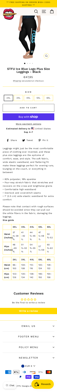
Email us (28, 326)
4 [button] (33, 64)
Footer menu (28, 336)
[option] (28, 3)
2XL (8, 98)
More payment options (28, 124)
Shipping (17, 81)
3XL (18, 98)
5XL (39, 98)
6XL (49, 98)
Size (28, 92)
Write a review (28, 310)
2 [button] (27, 64)
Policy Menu (28, 347)
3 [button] (30, 64)
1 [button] (25, 63)
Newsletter (28, 357)
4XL (28, 98)
